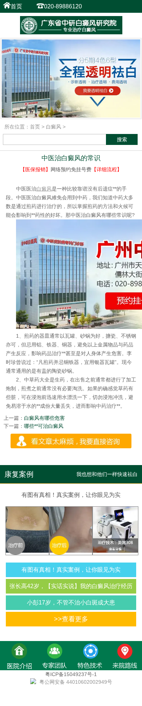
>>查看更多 (71, 619)
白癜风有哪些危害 (44, 418)
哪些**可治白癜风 (43, 426)
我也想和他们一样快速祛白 (107, 474)
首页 (16, 6)
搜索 (122, 139)
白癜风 (53, 127)
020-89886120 (63, 6)
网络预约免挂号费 (71, 169)
